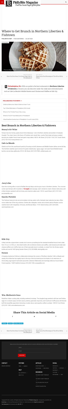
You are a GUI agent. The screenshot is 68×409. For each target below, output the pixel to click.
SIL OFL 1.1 (20, 404)
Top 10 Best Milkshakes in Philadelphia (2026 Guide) (16, 108)
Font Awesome (5, 404)
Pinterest (55, 370)
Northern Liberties (18, 323)
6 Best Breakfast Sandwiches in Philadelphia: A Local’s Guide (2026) (20, 119)
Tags (20, 366)
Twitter (55, 368)
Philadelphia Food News (12, 101)
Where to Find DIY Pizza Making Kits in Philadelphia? (16, 115)
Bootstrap (4, 402)
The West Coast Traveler (42, 378)
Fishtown (4, 323)
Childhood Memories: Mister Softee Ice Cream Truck (16, 104)
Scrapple (26, 189)
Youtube (55, 372)
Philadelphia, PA (14, 86)
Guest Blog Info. (40, 366)
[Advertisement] (34, 16)
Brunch (10, 323)
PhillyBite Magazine (33, 400)
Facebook (55, 366)
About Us (21, 375)
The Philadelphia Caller (42, 382)
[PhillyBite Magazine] (23, 2)
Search (25, 366)
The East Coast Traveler (42, 375)
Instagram (55, 374)
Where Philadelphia (41, 386)
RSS (62, 374)
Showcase (38, 368)
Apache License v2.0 (39, 402)
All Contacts (22, 372)
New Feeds (46, 368)
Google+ (61, 368)
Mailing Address (6, 366)
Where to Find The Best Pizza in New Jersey (14, 112)
